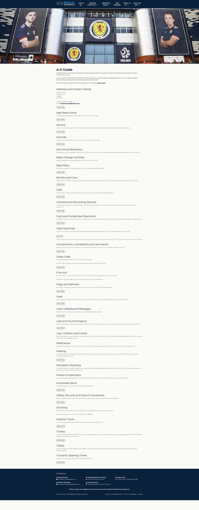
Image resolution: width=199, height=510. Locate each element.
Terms (126, 494)
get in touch (101, 83)
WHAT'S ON (81, 4)
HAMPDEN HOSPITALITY (92, 4)
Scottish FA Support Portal (96, 479)
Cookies (140, 494)
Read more (60, 107)
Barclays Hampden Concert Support (99, 484)
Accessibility (132, 494)
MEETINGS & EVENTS (106, 4)
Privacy (107, 494)
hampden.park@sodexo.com (70, 103)
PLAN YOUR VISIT (137, 4)
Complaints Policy (116, 494)
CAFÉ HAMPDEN (117, 4)
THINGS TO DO (126, 4)
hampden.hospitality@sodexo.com (69, 484)
